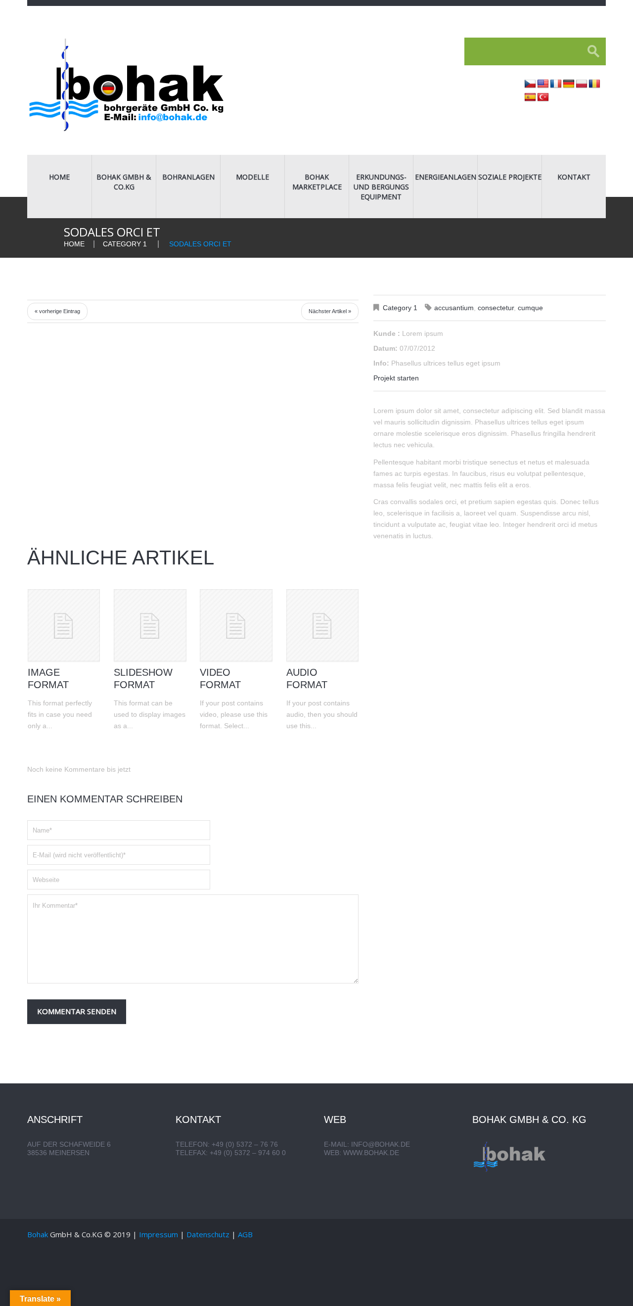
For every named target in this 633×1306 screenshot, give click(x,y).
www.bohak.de (371, 1153)
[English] (543, 84)
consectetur (496, 308)
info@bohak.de (380, 1144)
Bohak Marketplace (317, 181)
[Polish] (582, 84)
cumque (530, 308)
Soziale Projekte (510, 177)
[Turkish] (543, 97)
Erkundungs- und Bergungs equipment (381, 186)
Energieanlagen (445, 177)
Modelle (252, 177)
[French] (556, 84)
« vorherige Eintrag (57, 311)
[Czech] (530, 84)
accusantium (454, 308)
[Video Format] (236, 625)
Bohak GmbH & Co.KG (123, 181)
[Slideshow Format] (150, 625)
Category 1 (125, 244)
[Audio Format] (322, 625)
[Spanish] (530, 97)
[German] (569, 84)
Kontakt (573, 177)
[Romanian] (594, 84)
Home (59, 177)
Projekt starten (396, 378)
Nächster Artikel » (330, 311)
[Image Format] (64, 625)
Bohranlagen (188, 177)
